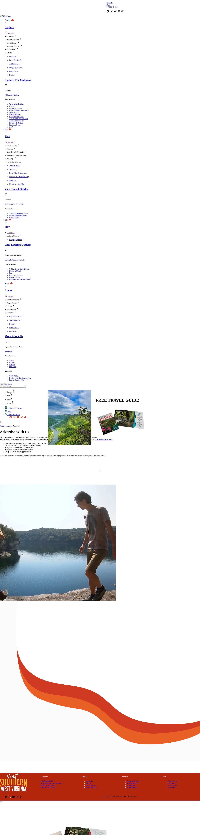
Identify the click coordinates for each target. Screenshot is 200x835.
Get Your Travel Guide (104, 440)
